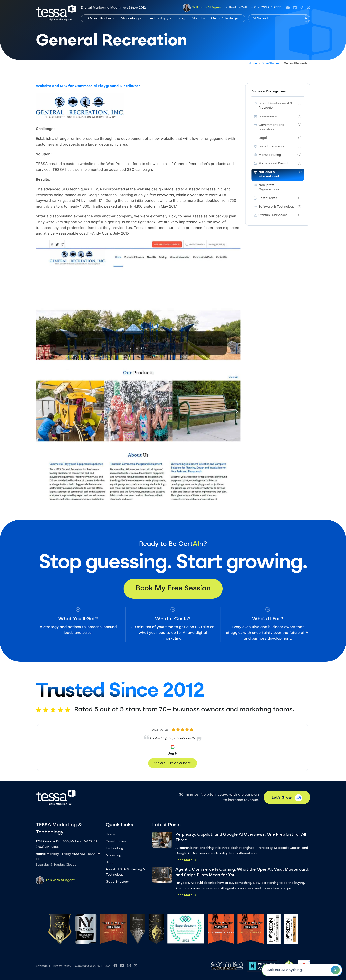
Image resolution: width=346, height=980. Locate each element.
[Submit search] (306, 18)
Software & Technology (280, 206)
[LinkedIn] (295, 8)
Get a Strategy (224, 18)
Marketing (130, 18)
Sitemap (42, 966)
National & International (280, 174)
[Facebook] (288, 8)
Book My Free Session (173, 588)
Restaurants (280, 198)
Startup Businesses (280, 215)
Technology (158, 18)
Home (253, 63)
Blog (181, 18)
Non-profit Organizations (280, 187)
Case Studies (100, 18)
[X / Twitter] (308, 8)
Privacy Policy (61, 966)
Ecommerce (280, 116)
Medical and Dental (280, 163)
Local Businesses (280, 146)
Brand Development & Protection (280, 106)
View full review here (172, 763)
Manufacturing (280, 155)
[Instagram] (301, 8)
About (196, 18)
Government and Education (280, 127)
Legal (280, 138)
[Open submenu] (113, 18)
